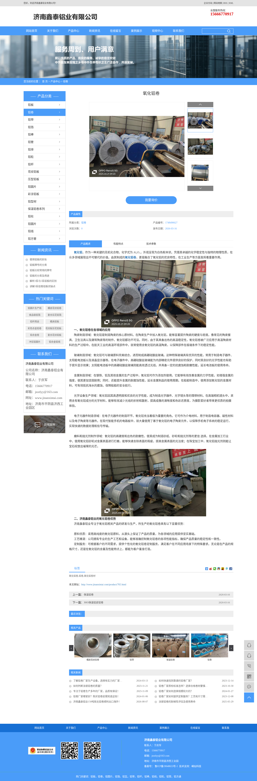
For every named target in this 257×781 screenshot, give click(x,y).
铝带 (31, 119)
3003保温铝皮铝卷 (93, 602)
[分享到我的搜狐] (222, 568)
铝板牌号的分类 (38, 265)
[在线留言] (249, 687)
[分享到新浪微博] (210, 568)
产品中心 (73, 30)
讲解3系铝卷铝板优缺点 (42, 286)
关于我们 (52, 30)
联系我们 (178, 30)
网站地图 (218, 3)
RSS (225, 3)
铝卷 (65, 81)
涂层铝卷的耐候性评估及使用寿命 (177, 701)
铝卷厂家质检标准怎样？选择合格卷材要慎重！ (184, 686)
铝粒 (31, 156)
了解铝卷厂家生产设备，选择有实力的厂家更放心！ (101, 680)
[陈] (249, 656)
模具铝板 (54, 321)
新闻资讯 (94, 30)
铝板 (31, 104)
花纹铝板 (33, 171)
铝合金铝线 (54, 341)
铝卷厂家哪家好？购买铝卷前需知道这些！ (96, 696)
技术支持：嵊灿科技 (190, 766)
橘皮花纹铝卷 (54, 308)
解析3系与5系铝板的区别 (43, 281)
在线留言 (115, 30)
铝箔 (31, 127)
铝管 (31, 142)
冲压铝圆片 (34, 341)
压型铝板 (33, 179)
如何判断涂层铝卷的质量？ (88, 686)
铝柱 (31, 216)
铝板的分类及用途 (39, 275)
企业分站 (208, 3)
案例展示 (136, 30)
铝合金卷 (34, 335)
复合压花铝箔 (54, 315)
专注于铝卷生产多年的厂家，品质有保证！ (96, 691)
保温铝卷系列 (36, 208)
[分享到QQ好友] (218, 568)
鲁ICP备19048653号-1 (166, 766)
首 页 (45, 81)
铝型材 (32, 201)
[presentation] (71, 648)
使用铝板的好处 (38, 259)
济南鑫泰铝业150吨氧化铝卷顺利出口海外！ (97, 701)
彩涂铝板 (33, 194)
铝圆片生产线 (34, 308)
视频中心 (157, 30)
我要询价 (151, 200)
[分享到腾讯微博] (226, 568)
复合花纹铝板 (54, 335)
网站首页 (31, 30)
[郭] (249, 645)
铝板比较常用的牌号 (41, 270)
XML (231, 3)
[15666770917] (249, 666)
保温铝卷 (89, 594)
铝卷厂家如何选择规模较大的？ (176, 691)
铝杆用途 (34, 321)
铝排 (31, 149)
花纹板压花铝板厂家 (54, 328)
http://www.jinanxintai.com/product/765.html (103, 584)
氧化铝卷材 (89, 575)
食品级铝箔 (34, 315)
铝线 (31, 231)
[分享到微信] (214, 568)
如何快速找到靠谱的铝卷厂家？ (176, 680)
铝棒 (31, 134)
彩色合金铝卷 (34, 328)
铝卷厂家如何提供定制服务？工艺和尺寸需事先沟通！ (188, 696)
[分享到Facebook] (230, 568)
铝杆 (31, 164)
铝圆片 (32, 186)
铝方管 (32, 238)
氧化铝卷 (73, 575)
